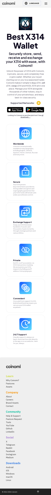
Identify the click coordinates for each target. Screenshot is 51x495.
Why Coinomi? (12, 380)
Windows (10, 473)
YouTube (10, 425)
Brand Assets (12, 403)
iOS (7, 470)
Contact (9, 406)
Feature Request (14, 419)
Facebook (10, 451)
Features (10, 383)
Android (9, 467)
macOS (9, 477)
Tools (8, 422)
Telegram (10, 445)
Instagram (11, 454)
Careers (9, 399)
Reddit (9, 448)
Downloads (13, 463)
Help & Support (13, 416)
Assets (9, 386)
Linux (8, 480)
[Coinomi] (8, 4)
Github (9, 428)
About (9, 396)
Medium (10, 457)
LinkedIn (10, 432)
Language (34, 3)
